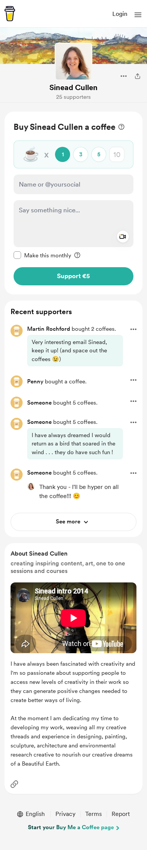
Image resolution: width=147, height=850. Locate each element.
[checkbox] (42, 255)
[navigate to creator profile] (73, 62)
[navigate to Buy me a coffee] (10, 13)
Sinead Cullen (73, 87)
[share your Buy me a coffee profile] (137, 76)
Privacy (65, 813)
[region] (73, 203)
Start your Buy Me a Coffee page (71, 827)
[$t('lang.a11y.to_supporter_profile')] (31, 486)
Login (119, 13)
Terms (93, 813)
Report (121, 813)
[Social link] (14, 784)
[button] (137, 14)
